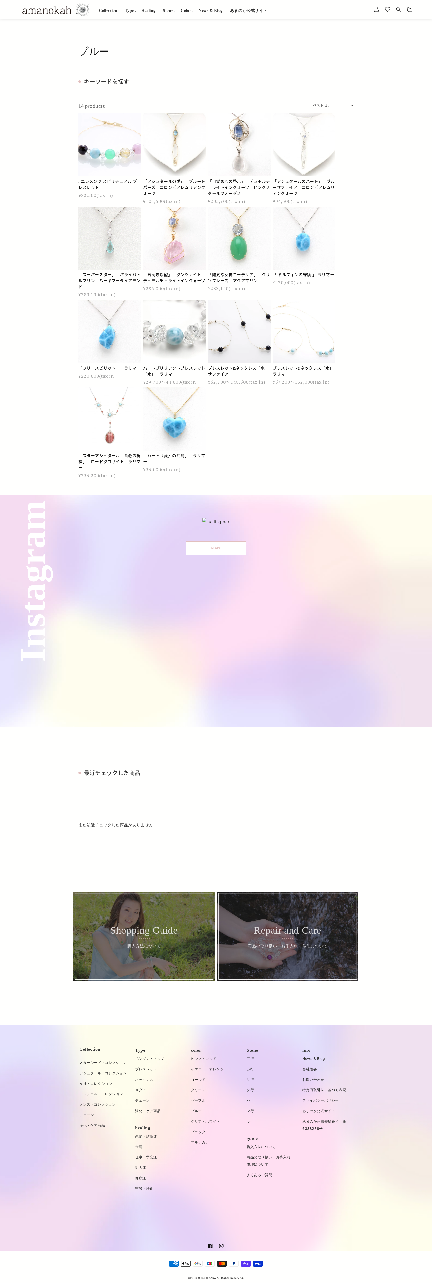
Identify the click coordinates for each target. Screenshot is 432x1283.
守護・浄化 (144, 1188)
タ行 (250, 1090)
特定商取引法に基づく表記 (324, 1090)
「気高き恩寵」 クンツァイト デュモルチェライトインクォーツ (174, 277)
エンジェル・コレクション (101, 1094)
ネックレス (144, 1079)
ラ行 (250, 1121)
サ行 (250, 1079)
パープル (198, 1100)
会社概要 (309, 1069)
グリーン (198, 1090)
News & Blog (313, 1058)
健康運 (140, 1178)
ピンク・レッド (203, 1058)
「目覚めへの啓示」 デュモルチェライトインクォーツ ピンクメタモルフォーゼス (239, 187)
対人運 (140, 1167)
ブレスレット (146, 1069)
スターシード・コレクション (103, 1062)
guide (252, 1138)
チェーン (87, 1115)
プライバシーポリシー (320, 1100)
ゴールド (198, 1079)
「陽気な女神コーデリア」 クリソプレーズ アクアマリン (239, 277)
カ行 (250, 1069)
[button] (108, 10)
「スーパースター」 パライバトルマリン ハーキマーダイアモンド (109, 280)
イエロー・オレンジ (207, 1069)
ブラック (198, 1132)
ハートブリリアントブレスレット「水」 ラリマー (174, 371)
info (306, 1050)
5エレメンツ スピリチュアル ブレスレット (107, 184)
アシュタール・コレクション (103, 1073)
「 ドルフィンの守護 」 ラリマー (303, 274)
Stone (252, 1050)
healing (142, 1127)
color (196, 1050)
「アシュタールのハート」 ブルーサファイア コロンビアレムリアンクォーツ (304, 187)
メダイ (140, 1090)
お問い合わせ (313, 1079)
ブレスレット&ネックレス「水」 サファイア (239, 371)
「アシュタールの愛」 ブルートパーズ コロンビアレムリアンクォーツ (174, 187)
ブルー (196, 1111)
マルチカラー (202, 1142)
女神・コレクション (96, 1083)
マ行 (250, 1111)
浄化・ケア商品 (92, 1125)
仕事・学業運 (146, 1157)
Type (140, 1050)
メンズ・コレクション (98, 1104)
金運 (138, 1147)
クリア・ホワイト (205, 1121)
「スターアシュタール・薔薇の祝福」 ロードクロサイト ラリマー (109, 461)
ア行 (250, 1058)
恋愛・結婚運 (146, 1136)
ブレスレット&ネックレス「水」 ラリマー (304, 371)
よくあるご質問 (259, 1175)
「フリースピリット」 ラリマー (109, 368)
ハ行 (250, 1100)
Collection (90, 1049)
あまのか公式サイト (318, 1111)
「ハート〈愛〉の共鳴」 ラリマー (174, 458)
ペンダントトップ (149, 1058)
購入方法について (261, 1147)
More (216, 548)
